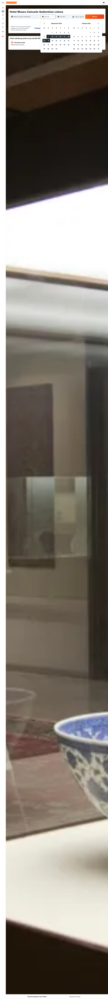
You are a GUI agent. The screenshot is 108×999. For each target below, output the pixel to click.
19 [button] (68, 40)
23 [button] (56, 45)
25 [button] (64, 45)
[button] (3, 2)
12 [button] (68, 36)
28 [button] (48, 49)
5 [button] (68, 32)
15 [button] (52, 40)
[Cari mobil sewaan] (3, 15)
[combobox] (26, 16)
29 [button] (52, 49)
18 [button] (64, 40)
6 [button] (44, 36)
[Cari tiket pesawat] (3, 8)
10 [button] (60, 36)
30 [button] (56, 49)
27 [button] (44, 49)
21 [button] (48, 45)
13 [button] (44, 40)
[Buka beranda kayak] (11, 3)
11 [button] (64, 36)
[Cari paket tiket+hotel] (3, 18)
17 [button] (60, 40)
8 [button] (52, 36)
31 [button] (98, 49)
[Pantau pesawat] (3, 27)
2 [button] (56, 32)
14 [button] (48, 40)
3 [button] (60, 32)
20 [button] (44, 45)
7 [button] (48, 36)
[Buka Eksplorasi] (3, 23)
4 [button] (64, 32)
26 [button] (68, 45)
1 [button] (52, 32)
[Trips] (3, 31)
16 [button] (56, 40)
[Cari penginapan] (3, 11)
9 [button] (56, 36)
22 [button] (52, 45)
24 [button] (60, 45)
